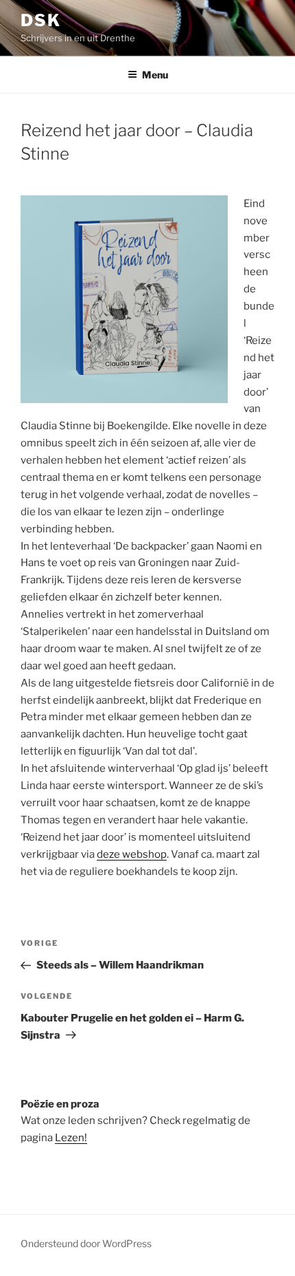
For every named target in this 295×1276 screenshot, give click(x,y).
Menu (155, 74)
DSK (41, 20)
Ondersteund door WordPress (86, 1243)
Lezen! (71, 1138)
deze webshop (132, 854)
